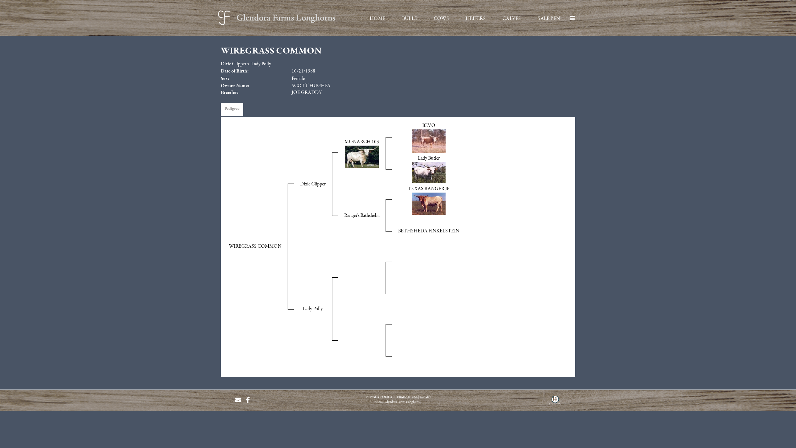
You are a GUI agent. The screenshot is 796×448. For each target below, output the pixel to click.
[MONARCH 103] (362, 156)
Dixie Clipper (233, 64)
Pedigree (231, 109)
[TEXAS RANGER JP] (429, 203)
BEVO (428, 125)
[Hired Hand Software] (555, 402)
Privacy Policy (379, 397)
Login (425, 397)
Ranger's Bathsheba (361, 215)
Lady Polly (261, 64)
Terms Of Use (406, 397)
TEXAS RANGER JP (429, 188)
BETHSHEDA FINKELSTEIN (428, 231)
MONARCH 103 (362, 141)
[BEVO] (429, 141)
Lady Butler (429, 158)
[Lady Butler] (429, 172)
